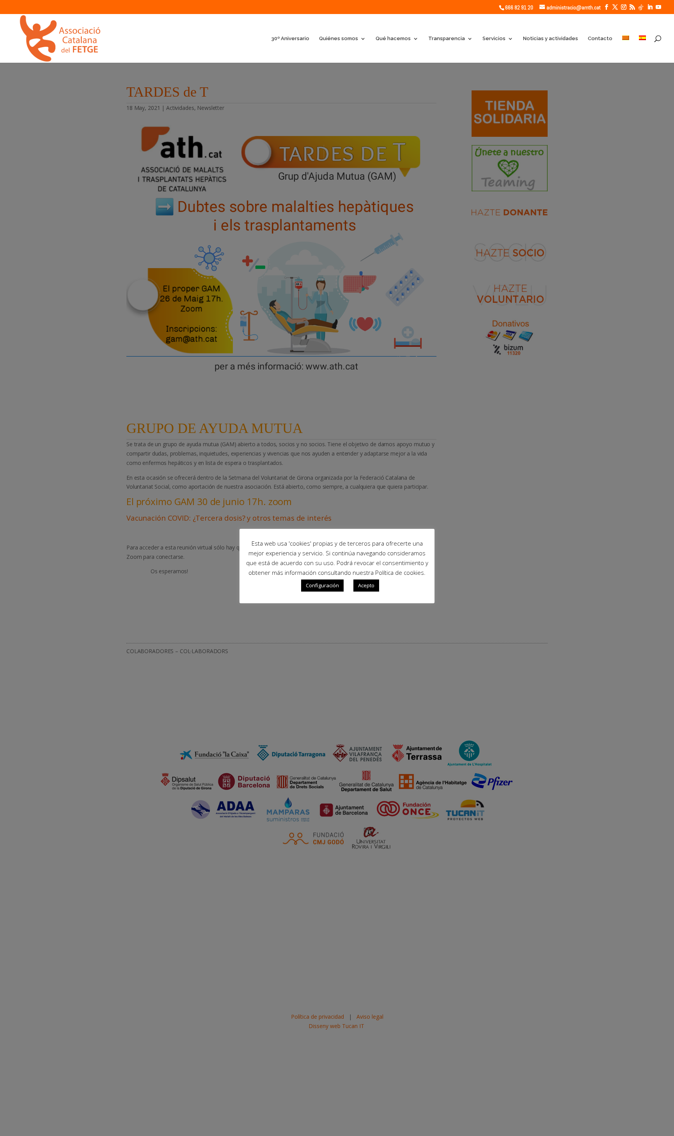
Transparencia (446, 38)
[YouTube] (658, 7)
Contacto (600, 38)
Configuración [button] (322, 585)
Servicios (494, 38)
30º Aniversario (290, 38)
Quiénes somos (338, 38)
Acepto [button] (366, 585)
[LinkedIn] (650, 7)
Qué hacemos (393, 38)
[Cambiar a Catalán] (625, 49)
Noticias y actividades (550, 38)
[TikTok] (641, 7)
